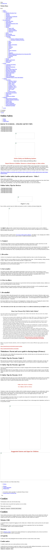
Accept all (8, 508)
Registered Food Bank (10, 105)
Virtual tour (10, 31)
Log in (4, 108)
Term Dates (8, 68)
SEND (7, 32)
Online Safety (8, 75)
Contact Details (9, 17)
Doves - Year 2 (11, 84)
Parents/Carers (9, 101)
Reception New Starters (10, 70)
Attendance (8, 25)
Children (5, 78)
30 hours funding (11, 29)
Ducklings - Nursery (12, 81)
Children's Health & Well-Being (12, 99)
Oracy (9, 41)
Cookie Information (7, 487)
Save (12, 548)
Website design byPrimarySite (9, 493)
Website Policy (6, 488)
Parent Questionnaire (10, 76)
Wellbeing (5, 97)
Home (4, 10)
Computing (10, 52)
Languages (10, 56)
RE (9, 90)
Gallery (7, 95)
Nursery (7, 27)
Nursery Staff (11, 28)
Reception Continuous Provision (17, 40)
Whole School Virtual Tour (11, 69)
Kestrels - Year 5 (11, 88)
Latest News (8, 65)
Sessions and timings (12, 30)
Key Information (6, 20)
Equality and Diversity (10, 59)
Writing (9, 42)
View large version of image (6, 126)
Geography (10, 47)
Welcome (8, 14)
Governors (8, 62)
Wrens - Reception (12, 82)
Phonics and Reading (12, 44)
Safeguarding (8, 22)
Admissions (8, 24)
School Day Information (11, 71)
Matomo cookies (7, 531)
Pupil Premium (9, 34)
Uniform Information (10, 72)
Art (9, 51)
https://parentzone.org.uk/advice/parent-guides (11, 346)
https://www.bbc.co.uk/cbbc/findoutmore (34, 337)
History (9, 45)
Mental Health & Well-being (11, 98)
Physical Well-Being (10, 103)
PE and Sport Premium (10, 35)
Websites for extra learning (11, 92)
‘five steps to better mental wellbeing (23, 234)
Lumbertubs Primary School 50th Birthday (14, 77)
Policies (7, 58)
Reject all (3, 508)
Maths (9, 43)
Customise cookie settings (16, 508)
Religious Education (12, 55)
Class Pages (8, 79)
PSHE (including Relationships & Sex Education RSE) (19, 54)
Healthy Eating (9, 102)
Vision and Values (9, 21)
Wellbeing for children (10, 96)
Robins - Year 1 (11, 83)
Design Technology (12, 50)
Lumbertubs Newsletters (11, 64)
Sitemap (4, 486)
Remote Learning (11, 91)
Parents (4, 63)
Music (9, 57)
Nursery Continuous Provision (17, 38)
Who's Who (8, 18)
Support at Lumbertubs (10, 66)
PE (9, 49)
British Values (8, 61)
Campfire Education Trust (11, 13)
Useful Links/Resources (11, 104)
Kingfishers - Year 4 (12, 86)
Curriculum (8, 36)
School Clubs (8, 74)
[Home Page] (4, 3)
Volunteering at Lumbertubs (11, 16)
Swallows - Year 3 (12, 85)
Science (10, 48)
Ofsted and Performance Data (12, 23)
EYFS (9, 37)
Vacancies (8, 15)
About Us (5, 11)
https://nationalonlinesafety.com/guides (35, 338)
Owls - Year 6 (11, 89)
